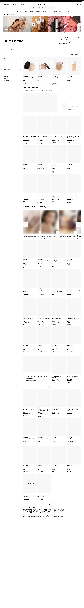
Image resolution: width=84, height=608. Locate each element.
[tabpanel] (42, 279)
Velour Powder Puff (56, 409)
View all (55, 502)
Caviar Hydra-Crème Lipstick (73, 318)
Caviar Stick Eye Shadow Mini (73, 260)
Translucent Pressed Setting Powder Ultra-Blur (73, 137)
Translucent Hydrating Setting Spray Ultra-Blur (29, 495)
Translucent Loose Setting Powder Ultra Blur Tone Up (43, 166)
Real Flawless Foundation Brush (29, 165)
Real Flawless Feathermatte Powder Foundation (73, 166)
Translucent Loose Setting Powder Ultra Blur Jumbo (43, 410)
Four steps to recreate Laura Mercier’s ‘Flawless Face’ (36, 377)
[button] (77, 54)
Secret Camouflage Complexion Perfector (27, 261)
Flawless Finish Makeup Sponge (29, 438)
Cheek (65, 32)
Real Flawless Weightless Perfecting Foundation (72, 78)
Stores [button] (22, 4)
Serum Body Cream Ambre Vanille (72, 467)
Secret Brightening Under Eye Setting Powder (29, 290)
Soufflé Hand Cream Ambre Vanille (73, 410)
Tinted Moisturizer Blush (42, 260)
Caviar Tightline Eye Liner (43, 290)
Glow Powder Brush (41, 467)
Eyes (49, 32)
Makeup (15, 49)
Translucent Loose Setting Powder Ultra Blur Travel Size (58, 290)
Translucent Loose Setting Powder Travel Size (43, 78)
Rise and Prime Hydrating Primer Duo (72, 439)
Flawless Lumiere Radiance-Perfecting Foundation (58, 347)
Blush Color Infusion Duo (57, 136)
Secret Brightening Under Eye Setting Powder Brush (43, 439)
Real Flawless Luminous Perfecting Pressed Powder (58, 261)
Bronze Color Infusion (56, 318)
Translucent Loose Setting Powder (28, 78)
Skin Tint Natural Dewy (42, 136)
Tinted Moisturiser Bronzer (72, 376)
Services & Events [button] (6, 4)
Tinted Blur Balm (55, 77)
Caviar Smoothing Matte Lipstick (28, 347)
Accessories (6, 49)
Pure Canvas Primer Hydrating (73, 290)
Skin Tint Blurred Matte (42, 195)
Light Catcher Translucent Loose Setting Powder (28, 319)
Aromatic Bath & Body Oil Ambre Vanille (43, 495)
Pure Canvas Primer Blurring (43, 318)
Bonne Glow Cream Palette (58, 165)
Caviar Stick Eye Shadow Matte (73, 195)
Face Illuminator (40, 346)
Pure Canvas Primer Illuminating (56, 377)
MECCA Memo (16, 4)
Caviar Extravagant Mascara (58, 438)
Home (4, 14)
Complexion (35, 32)
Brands (8, 14)
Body (11, 49)
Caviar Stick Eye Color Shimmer (29, 136)
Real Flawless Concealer (28, 195)
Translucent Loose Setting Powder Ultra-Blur (57, 196)
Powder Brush (55, 467)
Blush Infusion (70, 346)
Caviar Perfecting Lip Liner (28, 409)
